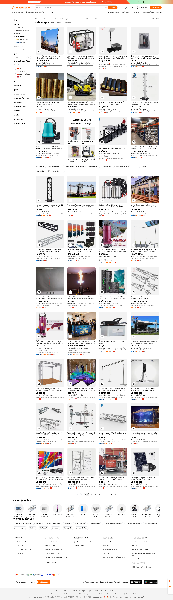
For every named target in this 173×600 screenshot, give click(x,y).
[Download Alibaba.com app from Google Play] (151, 582)
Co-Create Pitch (20, 546)
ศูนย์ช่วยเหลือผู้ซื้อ (108, 542)
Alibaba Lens (22, 582)
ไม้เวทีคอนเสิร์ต (107, 166)
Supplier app (93, 582)
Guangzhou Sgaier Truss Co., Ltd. (46, 441)
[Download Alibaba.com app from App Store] (136, 582)
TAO (102, 591)
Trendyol (108, 591)
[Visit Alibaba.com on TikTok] (153, 567)
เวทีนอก (68, 523)
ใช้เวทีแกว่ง (41, 166)
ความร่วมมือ (136, 559)
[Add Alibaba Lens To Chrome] (43, 582)
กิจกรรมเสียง (93, 166)
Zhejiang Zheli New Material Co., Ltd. (110, 261)
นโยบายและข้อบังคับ (51, 563)
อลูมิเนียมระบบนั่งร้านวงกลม (23, 523)
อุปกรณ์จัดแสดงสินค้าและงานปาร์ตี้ (77, 19)
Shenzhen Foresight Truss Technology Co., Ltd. (145, 397)
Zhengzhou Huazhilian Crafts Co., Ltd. (142, 258)
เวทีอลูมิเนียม (68, 528)
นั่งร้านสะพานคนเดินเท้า (122, 166)
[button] (106, 7)
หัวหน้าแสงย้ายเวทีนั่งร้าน (53, 523)
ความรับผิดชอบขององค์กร (23, 549)
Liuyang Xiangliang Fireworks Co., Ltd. (47, 111)
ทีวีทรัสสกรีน (44, 528)
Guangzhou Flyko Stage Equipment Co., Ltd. (49, 214)
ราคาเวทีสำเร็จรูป (82, 528)
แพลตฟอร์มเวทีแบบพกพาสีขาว (114, 523)
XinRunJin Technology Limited (76, 305)
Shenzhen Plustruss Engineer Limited (142, 305)
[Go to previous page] (79, 494)
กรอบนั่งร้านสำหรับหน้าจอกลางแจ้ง (75, 166)
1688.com (66, 591)
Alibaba (37, 19)
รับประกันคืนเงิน (50, 546)
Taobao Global (94, 591)
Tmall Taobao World (77, 591)
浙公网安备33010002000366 (119, 597)
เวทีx (145, 166)
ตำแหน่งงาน (19, 553)
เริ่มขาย (134, 546)
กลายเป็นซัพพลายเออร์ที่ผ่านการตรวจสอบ (143, 554)
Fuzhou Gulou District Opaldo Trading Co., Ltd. (50, 155)
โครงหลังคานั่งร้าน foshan (56, 171)
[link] (170, 581)
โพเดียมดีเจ (57, 528)
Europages (115, 591)
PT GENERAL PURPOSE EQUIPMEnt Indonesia (81, 397)
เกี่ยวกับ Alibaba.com (22, 538)
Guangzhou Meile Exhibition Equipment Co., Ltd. (81, 214)
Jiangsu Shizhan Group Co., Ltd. (140, 214)
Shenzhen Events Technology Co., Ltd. (111, 158)
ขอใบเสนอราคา (79, 546)
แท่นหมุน (38, 523)
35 (111, 494)
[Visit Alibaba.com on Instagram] (145, 567)
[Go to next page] (115, 494)
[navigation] (23, 257)
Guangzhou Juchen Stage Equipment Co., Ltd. (145, 111)
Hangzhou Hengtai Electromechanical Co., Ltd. (145, 486)
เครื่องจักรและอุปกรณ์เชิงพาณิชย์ (53, 19)
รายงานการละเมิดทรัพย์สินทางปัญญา (114, 557)
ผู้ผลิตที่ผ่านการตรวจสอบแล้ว (83, 542)
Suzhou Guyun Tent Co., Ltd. (139, 350)
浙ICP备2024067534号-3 (137, 597)
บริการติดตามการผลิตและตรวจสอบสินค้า (56, 558)
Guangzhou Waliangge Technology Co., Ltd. (144, 155)
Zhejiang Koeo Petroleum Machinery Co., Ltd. (145, 65)
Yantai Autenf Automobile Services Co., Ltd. (112, 350)
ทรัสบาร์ (33, 528)
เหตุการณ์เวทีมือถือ (55, 166)
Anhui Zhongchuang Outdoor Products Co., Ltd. (81, 441)
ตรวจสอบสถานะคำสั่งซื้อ (140, 549)
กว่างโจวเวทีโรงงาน (151, 523)
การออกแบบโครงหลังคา (134, 523)
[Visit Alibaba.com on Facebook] (133, 567)
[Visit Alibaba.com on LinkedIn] (137, 567)
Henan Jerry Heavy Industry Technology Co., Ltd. (81, 111)
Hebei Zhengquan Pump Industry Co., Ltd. (80, 65)
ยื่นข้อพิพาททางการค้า (110, 549)
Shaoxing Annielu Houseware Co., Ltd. (110, 397)
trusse (136, 166)
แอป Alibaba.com (122, 582)
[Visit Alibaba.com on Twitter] (141, 567)
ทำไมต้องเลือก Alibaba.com (23, 542)
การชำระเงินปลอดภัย (51, 542)
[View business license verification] (105, 597)
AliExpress (58, 591)
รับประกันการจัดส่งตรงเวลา (53, 549)
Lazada (86, 591)
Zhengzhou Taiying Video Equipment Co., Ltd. (113, 66)
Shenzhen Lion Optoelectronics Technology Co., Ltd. (50, 65)
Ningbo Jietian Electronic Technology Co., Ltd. (113, 214)
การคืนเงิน (106, 553)
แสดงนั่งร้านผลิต (80, 523)
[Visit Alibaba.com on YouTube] (149, 567)
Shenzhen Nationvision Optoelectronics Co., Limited (81, 352)
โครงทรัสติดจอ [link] (95, 19)
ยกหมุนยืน (41, 171)
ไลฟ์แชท (106, 546)
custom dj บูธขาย (21, 528)
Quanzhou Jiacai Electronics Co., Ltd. (110, 305)
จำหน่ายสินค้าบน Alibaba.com (141, 542)
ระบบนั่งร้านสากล (95, 523)
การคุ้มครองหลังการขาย (52, 553)
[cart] (132, 8)
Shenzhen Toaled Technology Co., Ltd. (79, 258)
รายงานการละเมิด (108, 561)
